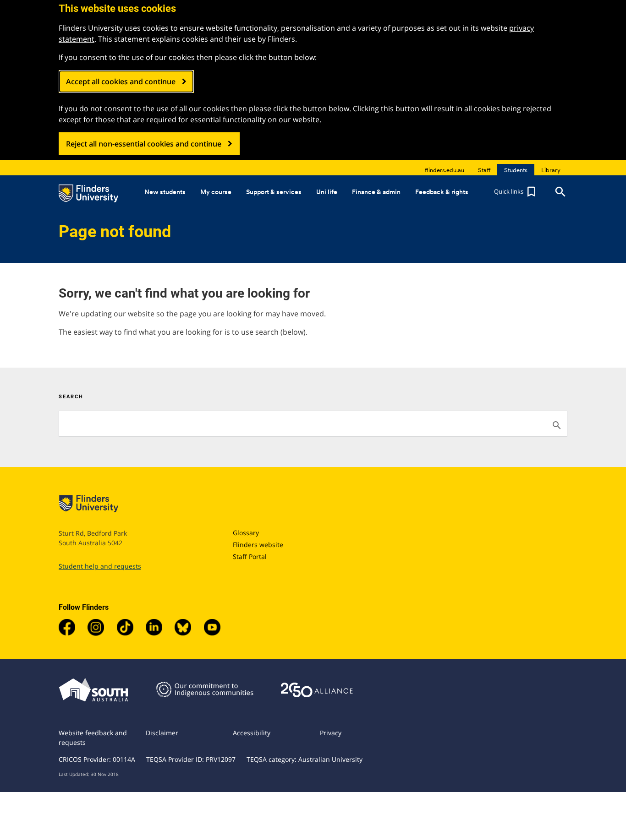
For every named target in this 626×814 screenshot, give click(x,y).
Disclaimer (162, 732)
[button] (516, 192)
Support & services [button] (274, 191)
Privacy (330, 732)
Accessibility (251, 732)
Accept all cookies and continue (121, 81)
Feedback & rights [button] (441, 191)
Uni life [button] (326, 191)
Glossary (246, 532)
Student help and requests (100, 566)
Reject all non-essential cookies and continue (143, 144)
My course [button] (215, 191)
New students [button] (165, 191)
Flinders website (258, 544)
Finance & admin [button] (376, 191)
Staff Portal (250, 556)
